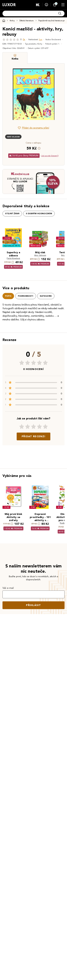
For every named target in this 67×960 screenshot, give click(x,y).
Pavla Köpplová (13, 258)
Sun (40, 39)
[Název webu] (9, 4)
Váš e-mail (8, 587)
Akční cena (35, 245)
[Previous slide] (10, 94)
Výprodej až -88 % (12, 245)
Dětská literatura (26, 20)
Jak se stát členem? (49, 156)
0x (24, 39)
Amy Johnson (40, 255)
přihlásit (33, 605)
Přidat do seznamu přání (35, 127)
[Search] (59, 13)
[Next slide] (57, 94)
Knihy (12, 20)
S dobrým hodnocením (39, 213)
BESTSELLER (9, 242)
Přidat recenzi (33, 436)
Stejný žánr (12, 213)
